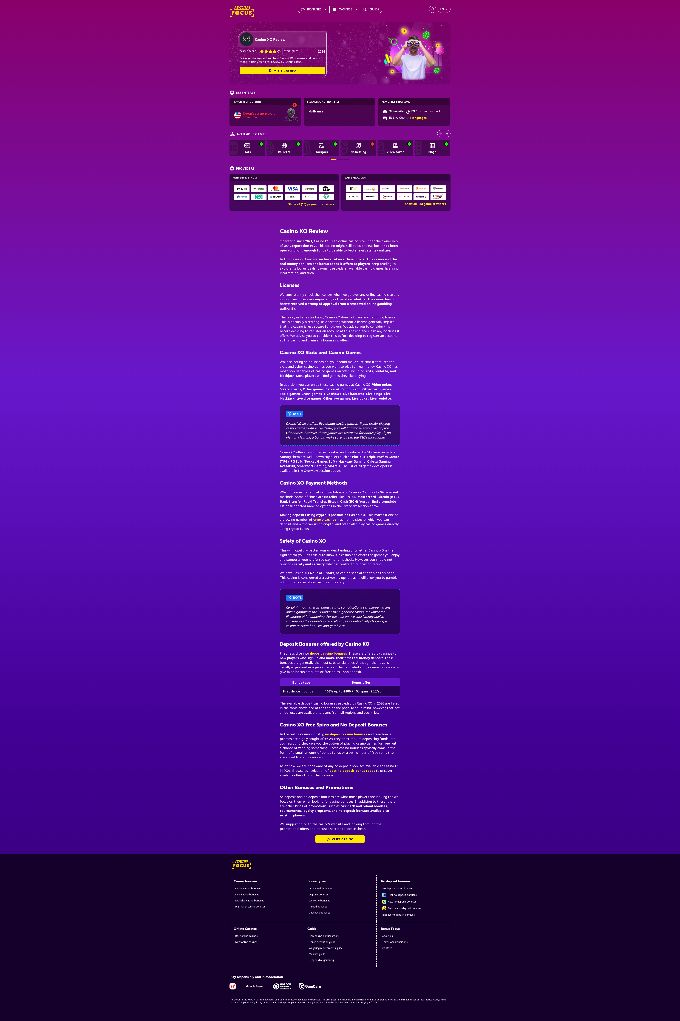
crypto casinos (324, 519)
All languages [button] (417, 118)
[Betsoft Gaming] (353, 188)
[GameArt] (370, 196)
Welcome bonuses (319, 900)
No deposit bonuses (320, 888)
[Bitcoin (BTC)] (309, 188)
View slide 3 (346, 159)
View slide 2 (340, 159)
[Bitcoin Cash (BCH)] (259, 197)
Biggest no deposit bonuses (398, 914)
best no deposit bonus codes (352, 770)
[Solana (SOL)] (276, 197)
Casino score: (248, 51)
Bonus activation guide (322, 942)
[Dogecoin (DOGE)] (292, 197)
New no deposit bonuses (402, 901)
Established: (291, 51)
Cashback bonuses (319, 912)
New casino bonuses (247, 894)
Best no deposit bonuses (402, 894)
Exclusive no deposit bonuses (404, 908)
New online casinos (246, 942)
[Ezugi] (438, 196)
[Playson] (404, 196)
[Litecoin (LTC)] (242, 197)
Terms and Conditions (395, 942)
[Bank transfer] (326, 188)
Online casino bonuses (248, 888)
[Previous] (440, 133)
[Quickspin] (421, 188)
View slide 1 (333, 159)
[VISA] (292, 188)
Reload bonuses (318, 906)
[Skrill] (242, 188)
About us (387, 936)
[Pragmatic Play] (370, 188)
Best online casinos (246, 936)
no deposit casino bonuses (346, 734)
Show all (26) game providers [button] (425, 204)
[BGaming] (353, 196)
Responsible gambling (321, 960)
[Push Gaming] (438, 188)
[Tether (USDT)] (326, 197)
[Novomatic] (387, 188)
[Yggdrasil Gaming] (404, 188)
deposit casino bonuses (328, 653)
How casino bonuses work (324, 936)
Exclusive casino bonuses (249, 900)
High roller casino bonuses (250, 906)
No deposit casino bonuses (398, 888)
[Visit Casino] (246, 39)
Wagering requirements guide (326, 948)
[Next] (447, 133)
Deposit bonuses (318, 894)
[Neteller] (259, 188)
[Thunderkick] (421, 196)
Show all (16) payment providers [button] (311, 204)
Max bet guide (317, 954)
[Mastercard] (276, 188)
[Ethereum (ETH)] (309, 197)
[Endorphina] (387, 196)
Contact (387, 948)
